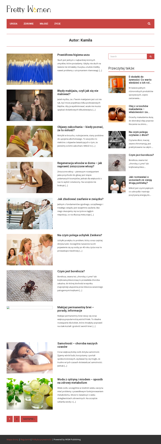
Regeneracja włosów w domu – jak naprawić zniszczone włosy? (79, 164)
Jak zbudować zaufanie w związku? (80, 199)
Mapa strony (13, 439)
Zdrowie (28, 23)
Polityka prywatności (42, 439)
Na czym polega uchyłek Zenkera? (79, 235)
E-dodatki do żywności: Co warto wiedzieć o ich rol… (140, 79)
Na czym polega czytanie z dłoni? (139, 134)
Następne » (29, 419)
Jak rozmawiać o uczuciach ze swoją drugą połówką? (140, 179)
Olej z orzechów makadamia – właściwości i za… (139, 109)
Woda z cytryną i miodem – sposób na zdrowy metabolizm (80, 381)
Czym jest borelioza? (71, 271)
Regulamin (26, 439)
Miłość (44, 23)
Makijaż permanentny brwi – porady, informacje (75, 309)
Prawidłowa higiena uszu (73, 54)
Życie (57, 23)
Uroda (13, 23)
